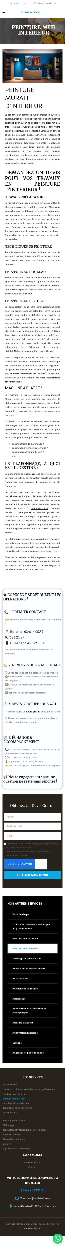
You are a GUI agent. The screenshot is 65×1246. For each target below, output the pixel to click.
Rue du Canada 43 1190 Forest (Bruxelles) (35, 1206)
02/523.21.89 (14, 637)
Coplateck (30, 1223)
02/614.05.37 (34, 631)
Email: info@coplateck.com (35, 1198)
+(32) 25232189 (32, 1190)
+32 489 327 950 (33, 643)
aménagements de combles (29, 546)
